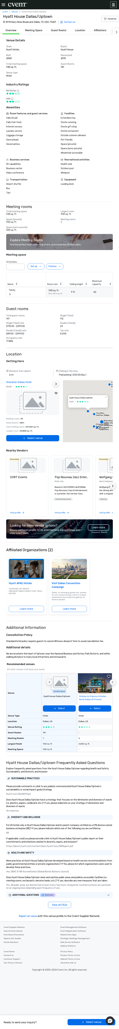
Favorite (112, 19)
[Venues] (113, 4)
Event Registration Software (73, 931)
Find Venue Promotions (14, 935)
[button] (21, 266)
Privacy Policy (66, 951)
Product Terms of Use (70, 955)
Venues (14, 12)
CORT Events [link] (18, 477)
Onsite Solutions (11, 942)
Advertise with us (68, 963)
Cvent (5, 12)
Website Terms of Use (70, 959)
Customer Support (12, 959)
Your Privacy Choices (13, 963)
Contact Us (9, 955)
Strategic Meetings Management (75, 938)
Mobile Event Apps (68, 935)
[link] (27, 465)
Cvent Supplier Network (14, 927)
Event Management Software (73, 927)
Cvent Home (9, 951)
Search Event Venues (13, 931)
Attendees (11, 262)
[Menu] (3, 5)
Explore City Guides (12, 938)
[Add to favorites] (56, 393)
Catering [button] (103, 499)
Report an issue (28, 916)
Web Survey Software (70, 942)
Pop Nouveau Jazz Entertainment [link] (72, 477)
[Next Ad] (56, 383)
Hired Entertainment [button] (63, 499)
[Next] (116, 31)
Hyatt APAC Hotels (20, 583)
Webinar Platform (68, 946)
